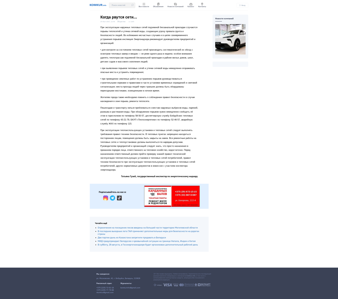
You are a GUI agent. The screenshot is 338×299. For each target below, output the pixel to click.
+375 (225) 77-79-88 (105, 290)
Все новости (144, 6)
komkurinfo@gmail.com (130, 288)
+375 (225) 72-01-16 (105, 288)
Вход (243, 5)
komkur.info (191, 276)
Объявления (158, 6)
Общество (121, 21)
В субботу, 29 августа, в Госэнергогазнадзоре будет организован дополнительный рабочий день (148, 244)
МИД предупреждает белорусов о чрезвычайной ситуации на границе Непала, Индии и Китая (147, 241)
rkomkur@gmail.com (105, 292)
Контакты (202, 6)
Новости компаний (175, 6)
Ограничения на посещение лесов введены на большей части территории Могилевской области (148, 227)
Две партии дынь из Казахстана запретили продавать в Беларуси (132, 237)
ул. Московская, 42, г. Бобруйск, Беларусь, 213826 (118, 278)
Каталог (190, 6)
